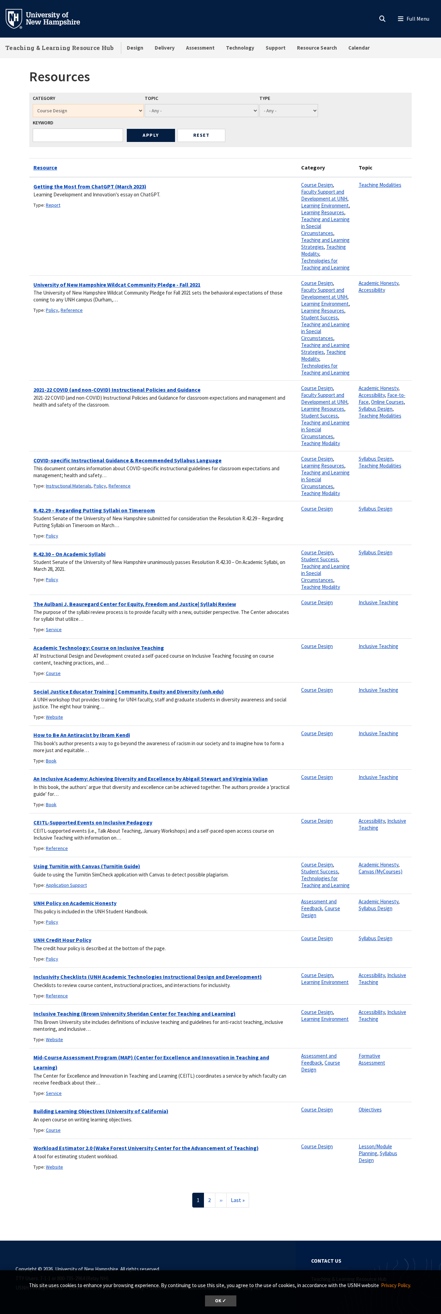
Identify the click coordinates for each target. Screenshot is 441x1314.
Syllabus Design (375, 409)
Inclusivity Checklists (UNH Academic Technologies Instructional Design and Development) (147, 976)
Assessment (200, 47)
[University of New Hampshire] (48, 18)
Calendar (359, 47)
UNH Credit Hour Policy (62, 939)
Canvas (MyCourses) (380, 871)
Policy (52, 310)
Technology (240, 47)
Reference (72, 310)
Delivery (165, 47)
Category (44, 98)
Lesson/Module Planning (375, 1150)
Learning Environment (325, 205)
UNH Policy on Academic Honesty (74, 903)
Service (54, 629)
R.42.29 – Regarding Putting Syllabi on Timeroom (94, 510)
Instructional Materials (68, 486)
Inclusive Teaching (378, 602)
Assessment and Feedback (319, 905)
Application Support (66, 885)
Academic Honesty (378, 283)
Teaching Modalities (380, 185)
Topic (151, 98)
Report (53, 205)
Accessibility (372, 290)
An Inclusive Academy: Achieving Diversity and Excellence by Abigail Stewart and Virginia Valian (150, 778)
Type (264, 98)
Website (54, 717)
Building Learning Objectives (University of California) (100, 1111)
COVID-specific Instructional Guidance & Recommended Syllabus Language (127, 460)
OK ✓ (220, 1301)
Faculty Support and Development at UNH (324, 195)
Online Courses (387, 402)
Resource (45, 167)
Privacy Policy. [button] (396, 1285)
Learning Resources (322, 212)
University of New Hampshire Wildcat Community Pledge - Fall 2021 (117, 284)
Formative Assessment (372, 1059)
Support (276, 47)
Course (53, 673)
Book (51, 761)
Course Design (317, 185)
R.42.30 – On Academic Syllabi (69, 554)
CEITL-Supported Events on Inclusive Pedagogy (92, 822)
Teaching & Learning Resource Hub (59, 48)
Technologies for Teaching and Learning (325, 264)
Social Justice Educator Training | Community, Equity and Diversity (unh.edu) (128, 691)
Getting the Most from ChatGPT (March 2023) (89, 186)
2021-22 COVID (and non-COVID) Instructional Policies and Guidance (117, 389)
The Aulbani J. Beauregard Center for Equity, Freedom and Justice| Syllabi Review (134, 603)
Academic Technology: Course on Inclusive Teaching (98, 647)
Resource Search (317, 47)
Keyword (43, 123)
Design (135, 47)
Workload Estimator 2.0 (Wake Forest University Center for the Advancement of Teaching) (146, 1147)
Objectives (370, 1109)
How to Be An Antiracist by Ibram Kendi (81, 734)
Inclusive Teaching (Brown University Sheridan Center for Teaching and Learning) (134, 1013)
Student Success (319, 317)
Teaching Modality (320, 443)
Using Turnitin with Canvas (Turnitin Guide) (86, 866)
